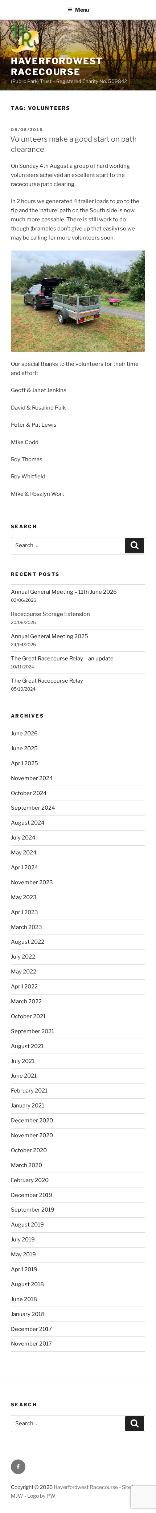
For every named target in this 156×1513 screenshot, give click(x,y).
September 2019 (32, 1209)
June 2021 (24, 1075)
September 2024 (33, 808)
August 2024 (28, 822)
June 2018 (24, 1299)
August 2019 (27, 1224)
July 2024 (23, 837)
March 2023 (26, 927)
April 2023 (24, 912)
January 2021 (27, 1105)
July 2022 (23, 956)
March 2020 (26, 1165)
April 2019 (24, 1269)
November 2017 (31, 1343)
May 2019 (23, 1254)
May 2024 (24, 852)
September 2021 (32, 1031)
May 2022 (23, 971)
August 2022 (27, 942)
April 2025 (24, 763)
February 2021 (29, 1090)
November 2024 (32, 778)
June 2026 (24, 733)
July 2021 (22, 1061)
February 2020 (30, 1180)
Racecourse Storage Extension (50, 614)
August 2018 (27, 1284)
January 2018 (28, 1314)
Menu (82, 10)
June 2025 (24, 748)
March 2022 (26, 1001)
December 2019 (31, 1195)
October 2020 (29, 1150)
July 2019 (23, 1239)
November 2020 (32, 1135)
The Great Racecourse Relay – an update (62, 658)
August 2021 (27, 1046)
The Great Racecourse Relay (47, 681)
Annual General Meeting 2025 (49, 636)
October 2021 (28, 1016)
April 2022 (24, 986)
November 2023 (32, 882)
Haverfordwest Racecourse (57, 66)
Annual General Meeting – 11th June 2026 (64, 592)
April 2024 (24, 867)
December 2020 (32, 1120)
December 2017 (31, 1329)
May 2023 (24, 897)
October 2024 (29, 793)
